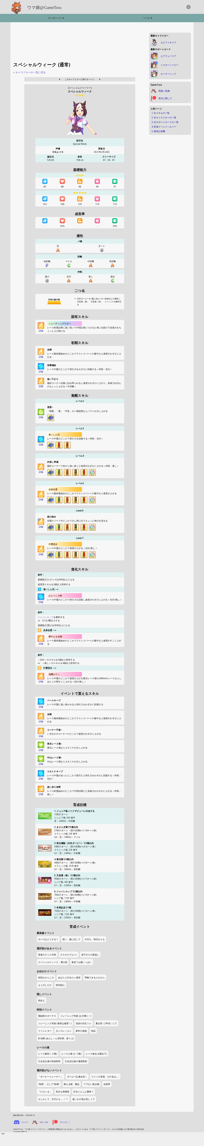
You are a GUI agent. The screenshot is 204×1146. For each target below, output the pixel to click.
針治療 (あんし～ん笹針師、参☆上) (56, 1038)
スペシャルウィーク (80, 91)
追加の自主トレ (83, 1023)
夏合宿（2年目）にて (106, 1023)
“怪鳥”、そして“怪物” (49, 1084)
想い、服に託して (71, 939)
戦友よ (41, 1000)
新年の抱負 (81, 1030)
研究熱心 (60, 985)
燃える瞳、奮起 (71, 1084)
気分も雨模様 (62, 1091)
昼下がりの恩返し (90, 954)
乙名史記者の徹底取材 (76, 1061)
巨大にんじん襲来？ (83, 1091)
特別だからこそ (46, 977)
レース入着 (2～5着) (71, 1053)
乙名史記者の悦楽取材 (49, 1061)
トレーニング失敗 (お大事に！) (75, 1015)
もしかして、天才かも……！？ (53, 1099)
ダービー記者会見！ (77, 1076)
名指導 (106, 1084)
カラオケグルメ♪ (68, 954)
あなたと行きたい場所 (69, 977)
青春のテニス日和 (47, 954)
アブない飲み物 (91, 1084)
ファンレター (45, 1030)
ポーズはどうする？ (48, 939)
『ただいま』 (45, 1091)
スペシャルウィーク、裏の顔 (52, 962)
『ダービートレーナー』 (50, 1076)
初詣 (93, 1030)
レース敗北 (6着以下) (96, 1053)
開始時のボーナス (47, 1015)
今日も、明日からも (95, 939)
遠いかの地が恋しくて (83, 1099)
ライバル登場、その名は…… (105, 1076)
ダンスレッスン (63, 1030)
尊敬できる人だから (95, 977)
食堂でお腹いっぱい (81, 962)
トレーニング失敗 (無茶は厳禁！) (55, 1023)
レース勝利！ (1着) (47, 1053)
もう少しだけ (45, 985)
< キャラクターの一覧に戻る (29, 72)
